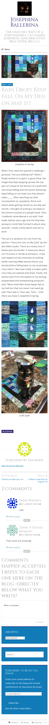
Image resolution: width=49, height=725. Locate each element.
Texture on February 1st (12, 477)
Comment (39, 622)
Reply (27, 520)
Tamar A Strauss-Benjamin (31, 529)
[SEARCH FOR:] (24, 654)
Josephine (8, 432)
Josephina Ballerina (24, 22)
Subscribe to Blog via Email (21, 672)
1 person (17, 517)
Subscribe (13, 702)
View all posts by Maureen (12, 465)
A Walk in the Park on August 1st (38, 478)
